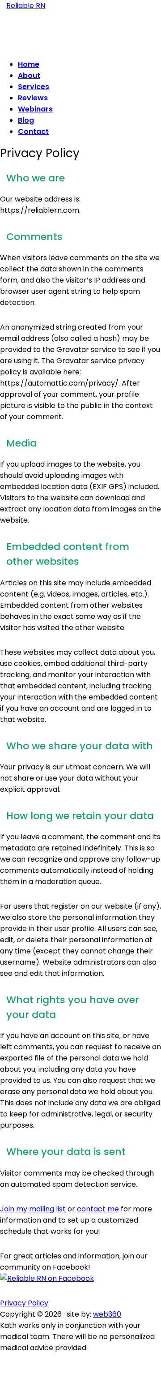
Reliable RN (25, 5)
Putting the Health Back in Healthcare (80, 31)
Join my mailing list (33, 1209)
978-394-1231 (81, 45)
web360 (107, 1314)
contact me (98, 1209)
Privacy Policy (24, 1303)
